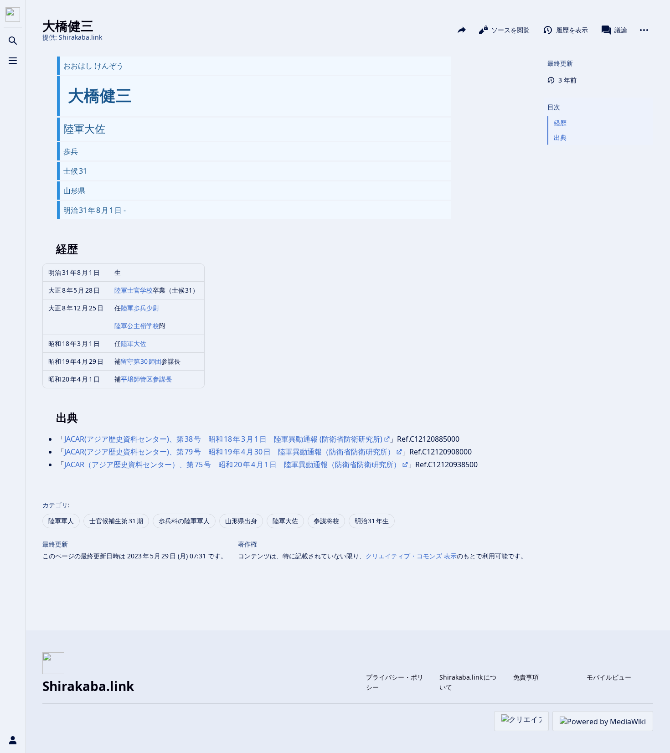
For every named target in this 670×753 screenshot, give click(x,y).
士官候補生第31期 (116, 520)
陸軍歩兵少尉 (140, 308)
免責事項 (526, 677)
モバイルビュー (609, 677)
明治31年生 (372, 520)
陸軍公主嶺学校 (136, 325)
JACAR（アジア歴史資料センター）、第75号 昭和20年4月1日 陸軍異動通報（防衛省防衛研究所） (232, 464)
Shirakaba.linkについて (467, 682)
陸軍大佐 (133, 343)
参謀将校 (326, 520)
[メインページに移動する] (13, 14)
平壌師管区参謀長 (146, 379)
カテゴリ (55, 504)
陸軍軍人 (61, 520)
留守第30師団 (141, 361)
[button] (600, 123)
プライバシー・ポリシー (394, 682)
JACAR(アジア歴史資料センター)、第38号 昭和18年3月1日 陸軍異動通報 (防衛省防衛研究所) (223, 439)
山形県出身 (241, 520)
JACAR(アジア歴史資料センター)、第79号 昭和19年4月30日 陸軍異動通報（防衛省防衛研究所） (229, 452)
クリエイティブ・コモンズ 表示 (411, 556)
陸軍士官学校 (133, 290)
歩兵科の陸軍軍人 (184, 520)
